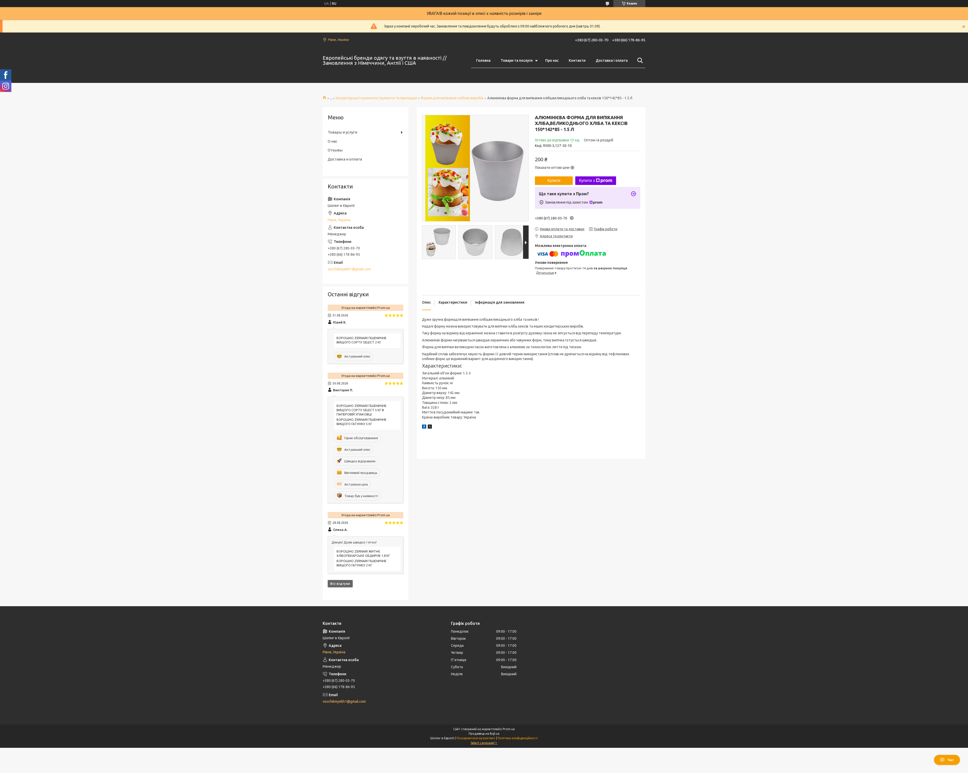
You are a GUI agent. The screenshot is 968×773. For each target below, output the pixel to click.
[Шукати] (639, 60)
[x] (430, 427)
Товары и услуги (342, 132)
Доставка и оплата (345, 159)
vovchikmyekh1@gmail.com (349, 269)
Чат (951, 760)
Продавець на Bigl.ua (484, 733)
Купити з (587, 180)
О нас (332, 141)
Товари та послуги (517, 60)
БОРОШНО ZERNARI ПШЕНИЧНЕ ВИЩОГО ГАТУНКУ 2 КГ (361, 563)
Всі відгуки (340, 583)
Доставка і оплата (612, 60)
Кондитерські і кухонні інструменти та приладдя (376, 98)
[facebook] (424, 427)
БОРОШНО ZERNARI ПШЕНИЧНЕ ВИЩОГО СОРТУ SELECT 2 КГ (361, 340)
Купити (554, 180)
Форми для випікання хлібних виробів (451, 98)
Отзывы (335, 150)
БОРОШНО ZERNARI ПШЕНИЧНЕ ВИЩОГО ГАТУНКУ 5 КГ (361, 422)
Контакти (577, 60)
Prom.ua (509, 729)
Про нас (552, 60)
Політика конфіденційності (518, 738)
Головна (483, 60)
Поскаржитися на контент (476, 738)
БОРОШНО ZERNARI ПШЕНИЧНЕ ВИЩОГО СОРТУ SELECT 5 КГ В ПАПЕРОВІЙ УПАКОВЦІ (361, 410)
